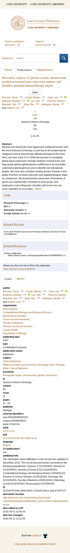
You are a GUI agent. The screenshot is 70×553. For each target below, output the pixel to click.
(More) (38, 189)
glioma (41, 375)
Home (8, 69)
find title (15, 213)
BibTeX (20, 278)
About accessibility (37, 544)
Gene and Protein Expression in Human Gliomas (26, 231)
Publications (24, 69)
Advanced (7, 58)
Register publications (14, 41)
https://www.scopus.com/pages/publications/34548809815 (35, 255)
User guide (20, 544)
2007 (35, 115)
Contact (51, 544)
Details (8, 279)
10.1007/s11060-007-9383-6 (18, 438)
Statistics (39, 41)
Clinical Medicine (12, 361)
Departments (45, 69)
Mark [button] (35, 92)
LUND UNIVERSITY (16, 4)
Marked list (12, 45)
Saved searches (45, 45)
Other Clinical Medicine (15, 368)
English (7, 445)
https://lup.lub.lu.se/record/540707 (19, 269)
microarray (51, 375)
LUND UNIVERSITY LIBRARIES (47, 4)
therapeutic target (12, 375)
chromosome (29, 375)
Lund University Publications (43, 21)
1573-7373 (9, 431)
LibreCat (37, 535)
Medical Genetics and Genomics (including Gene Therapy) (34, 364)
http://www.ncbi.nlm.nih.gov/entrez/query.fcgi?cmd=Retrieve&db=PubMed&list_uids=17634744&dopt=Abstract (35, 501)
